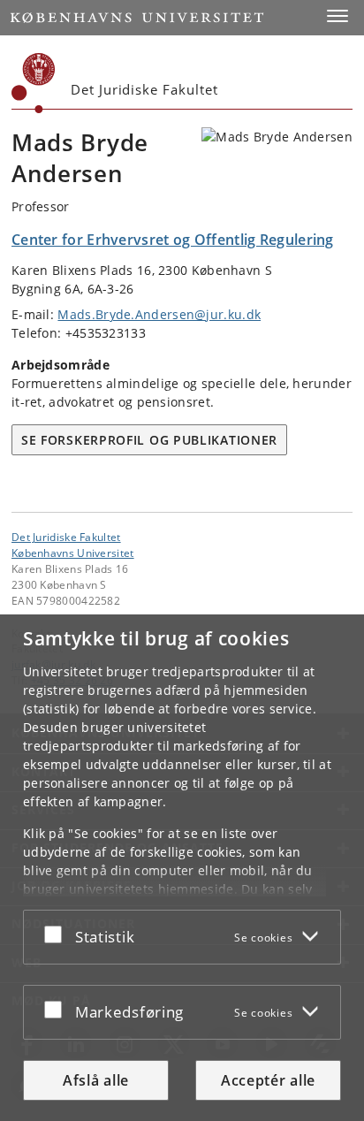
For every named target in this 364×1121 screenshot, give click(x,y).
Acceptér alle (268, 1080)
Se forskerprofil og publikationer (149, 439)
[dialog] (182, 867)
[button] (337, 15)
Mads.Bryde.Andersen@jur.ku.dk (159, 314)
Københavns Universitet (72, 552)
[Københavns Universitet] (33, 83)
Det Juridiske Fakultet (66, 537)
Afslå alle (96, 1080)
